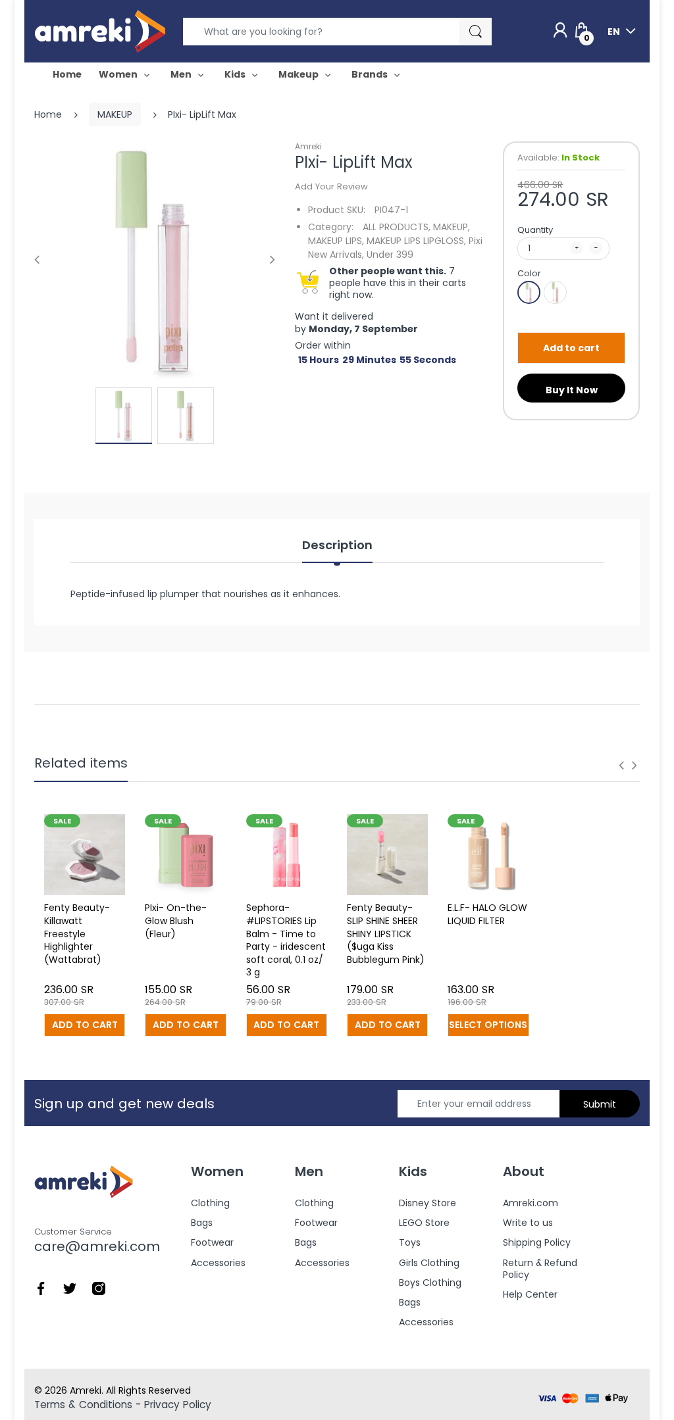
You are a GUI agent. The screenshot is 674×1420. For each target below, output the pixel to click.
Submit (599, 1104)
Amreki (308, 146)
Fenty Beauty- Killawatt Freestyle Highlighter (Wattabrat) (77, 933)
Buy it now (572, 390)
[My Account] (560, 30)
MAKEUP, (451, 226)
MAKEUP (114, 114)
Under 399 (390, 254)
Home (48, 114)
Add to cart (571, 348)
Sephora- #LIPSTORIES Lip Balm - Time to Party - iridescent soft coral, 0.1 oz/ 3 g (286, 940)
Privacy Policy (177, 1404)
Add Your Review (331, 186)
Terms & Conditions (83, 1404)
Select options (488, 1024)
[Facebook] (40, 1287)
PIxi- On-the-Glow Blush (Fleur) (176, 920)
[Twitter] (69, 1287)
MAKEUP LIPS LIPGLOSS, (416, 240)
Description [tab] (337, 545)
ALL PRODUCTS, (396, 226)
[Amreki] (100, 30)
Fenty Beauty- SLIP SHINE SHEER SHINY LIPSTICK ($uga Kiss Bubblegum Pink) (386, 933)
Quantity (535, 230)
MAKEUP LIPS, (336, 240)
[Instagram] (98, 1287)
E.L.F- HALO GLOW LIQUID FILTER (487, 914)
